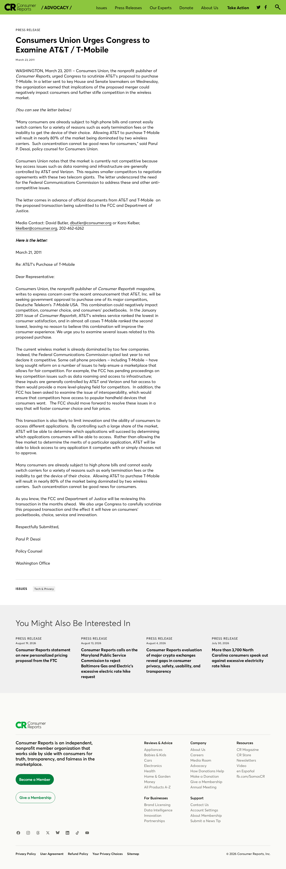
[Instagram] (28, 833)
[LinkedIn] (67, 833)
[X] (47, 833)
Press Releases (128, 7)
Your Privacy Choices (108, 854)
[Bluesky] (57, 833)
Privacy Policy (26, 854)
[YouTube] (87, 833)
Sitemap (133, 854)
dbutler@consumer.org (90, 222)
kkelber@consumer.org (36, 228)
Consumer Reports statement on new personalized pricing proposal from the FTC (43, 655)
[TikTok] (77, 833)
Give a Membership (35, 797)
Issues (101, 7)
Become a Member (34, 779)
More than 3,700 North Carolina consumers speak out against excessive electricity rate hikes (240, 657)
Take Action (238, 7)
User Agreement (51, 854)
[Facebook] (18, 833)
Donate (186, 7)
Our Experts (161, 7)
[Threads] (38, 833)
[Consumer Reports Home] (33, 725)
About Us (209, 7)
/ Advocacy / (56, 7)
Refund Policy (78, 854)
